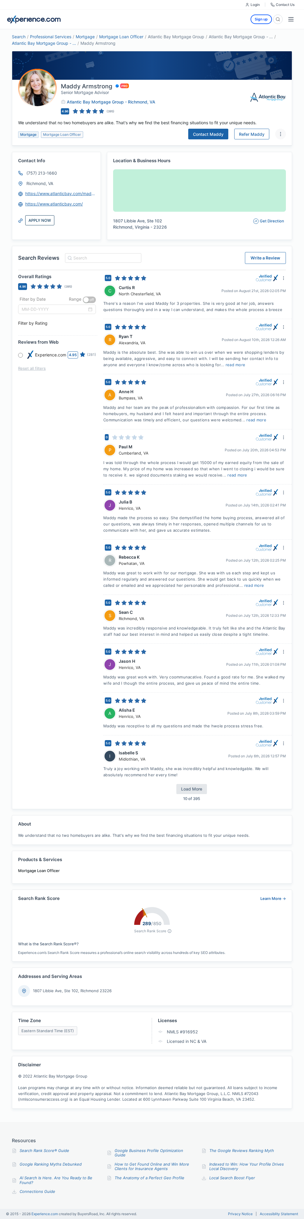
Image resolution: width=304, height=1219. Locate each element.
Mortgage (85, 36)
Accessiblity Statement (279, 1214)
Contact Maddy (208, 134)
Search (19, 36)
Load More (191, 788)
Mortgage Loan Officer (121, 36)
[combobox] (102, 258)
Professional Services (50, 36)
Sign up (261, 19)
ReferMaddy (252, 134)
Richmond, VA (39, 183)
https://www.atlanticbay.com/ (54, 203)
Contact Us (285, 4)
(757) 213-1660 (41, 173)
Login (255, 4)
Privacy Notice (240, 1214)
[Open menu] (291, 19)
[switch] (89, 300)
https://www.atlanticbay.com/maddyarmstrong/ (60, 193)
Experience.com (45, 1214)
